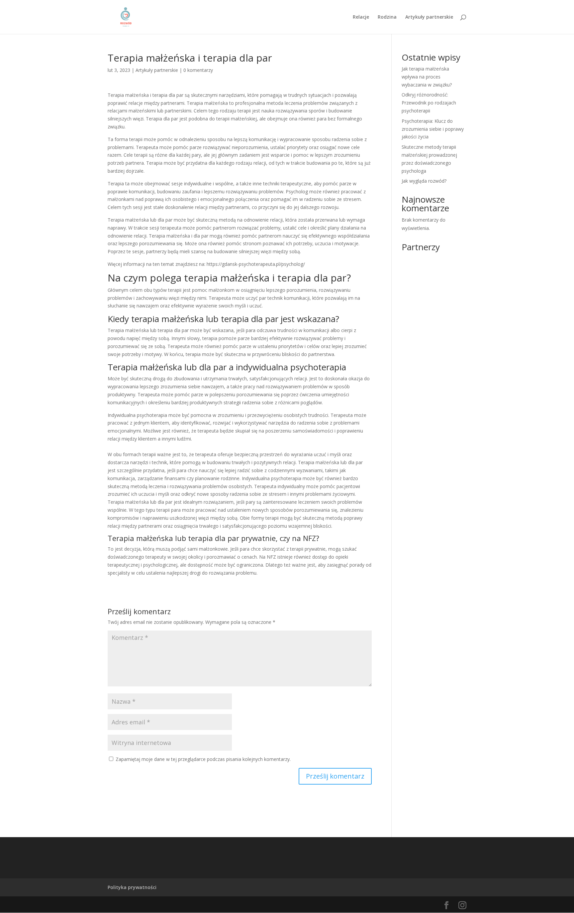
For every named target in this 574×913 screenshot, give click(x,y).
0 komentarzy (198, 70)
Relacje (361, 17)
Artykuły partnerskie (429, 17)
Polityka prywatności (132, 887)
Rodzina (387, 17)
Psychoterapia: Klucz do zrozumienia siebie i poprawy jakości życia (433, 129)
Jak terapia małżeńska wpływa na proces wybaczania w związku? (427, 77)
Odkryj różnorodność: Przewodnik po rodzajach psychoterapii (429, 102)
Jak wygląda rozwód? (424, 181)
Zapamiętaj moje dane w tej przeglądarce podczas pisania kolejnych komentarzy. (203, 759)
